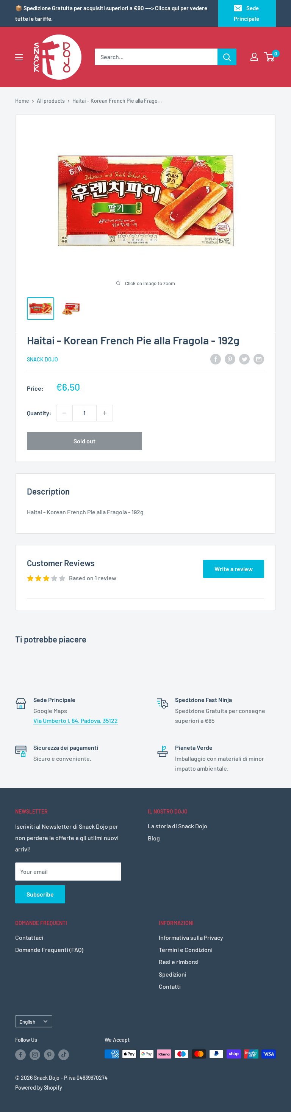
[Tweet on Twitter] (244, 358)
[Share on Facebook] (215, 358)
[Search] (226, 57)
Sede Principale (246, 13)
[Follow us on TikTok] (63, 1054)
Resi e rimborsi (179, 961)
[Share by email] (258, 358)
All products (51, 100)
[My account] (254, 57)
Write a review (233, 568)
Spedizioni (172, 974)
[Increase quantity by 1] (105, 413)
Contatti (170, 986)
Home (22, 100)
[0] (269, 56)
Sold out (84, 440)
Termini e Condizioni (186, 949)
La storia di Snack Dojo (177, 825)
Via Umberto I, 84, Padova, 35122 (75, 720)
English (27, 1021)
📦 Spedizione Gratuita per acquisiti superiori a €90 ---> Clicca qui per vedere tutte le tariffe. (111, 13)
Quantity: (39, 412)
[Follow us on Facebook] (20, 1054)
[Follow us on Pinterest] (49, 1054)
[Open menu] (19, 57)
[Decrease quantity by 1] (64, 413)
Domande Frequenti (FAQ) (49, 949)
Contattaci (29, 937)
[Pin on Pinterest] (230, 358)
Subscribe (40, 894)
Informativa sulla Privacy (191, 937)
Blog (154, 838)
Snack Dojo (42, 359)
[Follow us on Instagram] (35, 1054)
